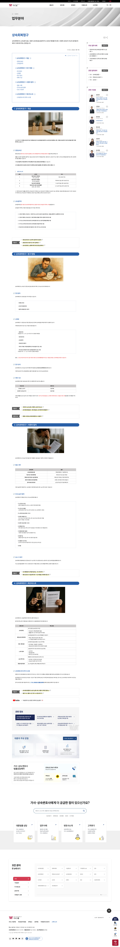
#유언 (66, 816)
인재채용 (103, 1)
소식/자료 (95, 5)
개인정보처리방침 (22, 922)
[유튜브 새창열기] (19, 938)
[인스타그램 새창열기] (22, 938)
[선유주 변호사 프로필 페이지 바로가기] (98, 142)
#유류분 (62, 816)
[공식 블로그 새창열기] (13, 938)
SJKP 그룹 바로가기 (99, 917)
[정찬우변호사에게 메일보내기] (107, 95)
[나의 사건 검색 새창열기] (10, 938)
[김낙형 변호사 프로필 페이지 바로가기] (98, 153)
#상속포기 (48, 816)
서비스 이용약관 (12, 922)
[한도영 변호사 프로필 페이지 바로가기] (98, 130)
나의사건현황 (75, 1)
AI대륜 (110, 1)
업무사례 (62, 5)
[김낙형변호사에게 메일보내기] (107, 150)
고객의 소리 (82, 1)
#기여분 (72, 816)
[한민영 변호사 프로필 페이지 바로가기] (98, 120)
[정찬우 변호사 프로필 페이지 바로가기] (98, 98)
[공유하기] (107, 37)
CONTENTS (72, 55)
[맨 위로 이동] (109, 911)
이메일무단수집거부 (45, 922)
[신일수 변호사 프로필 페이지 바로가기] (98, 109)
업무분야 (73, 5)
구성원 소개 (84, 5)
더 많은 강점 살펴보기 (68, 738)
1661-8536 (93, 1)
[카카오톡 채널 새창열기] (16, 938)
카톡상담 (115, 930)
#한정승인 (55, 816)
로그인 (69, 1)
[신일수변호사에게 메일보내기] (107, 107)
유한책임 (36, 922)
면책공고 (30, 922)
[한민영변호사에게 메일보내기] (107, 117)
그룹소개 (51, 5)
